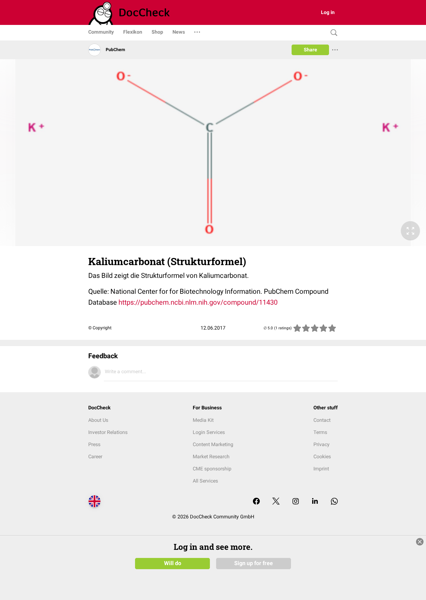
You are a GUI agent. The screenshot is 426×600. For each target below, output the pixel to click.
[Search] (332, 33)
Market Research (211, 457)
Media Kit (203, 420)
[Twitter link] (276, 502)
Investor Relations (108, 432)
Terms (320, 432)
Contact (322, 420)
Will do (172, 563)
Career (95, 457)
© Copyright (100, 327)
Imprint (321, 469)
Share (310, 50)
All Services (205, 481)
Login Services (209, 432)
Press (94, 444)
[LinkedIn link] (315, 502)
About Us (98, 420)
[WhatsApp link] (334, 502)
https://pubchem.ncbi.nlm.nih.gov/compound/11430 (198, 302)
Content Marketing (213, 444)
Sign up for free (253, 563)
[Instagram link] (295, 502)
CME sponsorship (212, 469)
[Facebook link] (256, 502)
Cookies (322, 457)
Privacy (321, 444)
